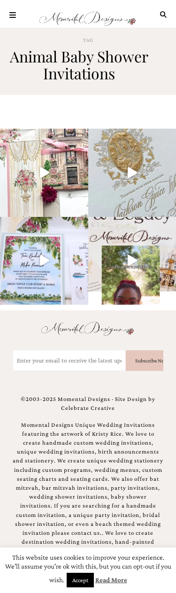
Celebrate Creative (88, 408)
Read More (111, 580)
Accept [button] (80, 580)
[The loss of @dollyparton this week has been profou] (44, 173)
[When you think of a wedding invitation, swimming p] (44, 261)
